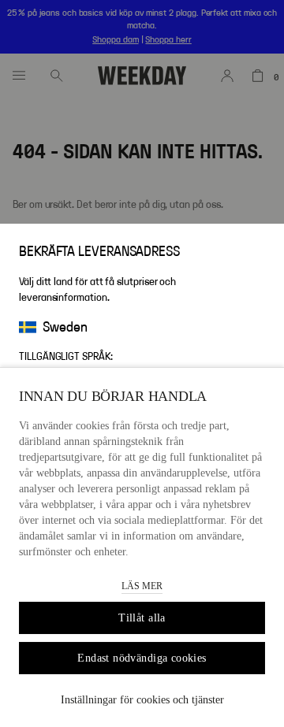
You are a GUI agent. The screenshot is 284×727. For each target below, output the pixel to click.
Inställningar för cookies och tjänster (142, 700)
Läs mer (142, 586)
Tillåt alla (142, 618)
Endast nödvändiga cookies (142, 658)
